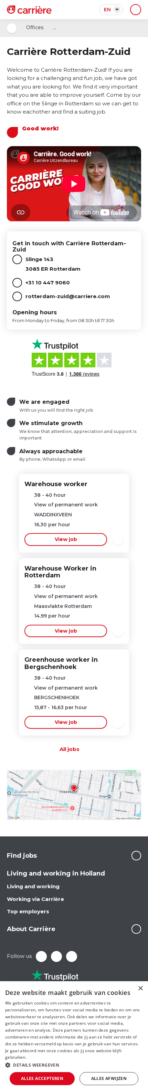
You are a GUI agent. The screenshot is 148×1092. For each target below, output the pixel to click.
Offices (34, 27)
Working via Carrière (35, 899)
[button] (74, 1065)
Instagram (71, 956)
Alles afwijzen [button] (109, 1078)
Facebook (41, 956)
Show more (136, 855)
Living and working (33, 886)
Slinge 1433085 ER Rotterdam (53, 264)
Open (12, 28)
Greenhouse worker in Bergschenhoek (61, 663)
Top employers (28, 911)
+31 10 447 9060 (47, 282)
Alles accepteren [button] (42, 1078)
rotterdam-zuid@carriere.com (67, 296)
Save (118, 539)
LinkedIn (56, 956)
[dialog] (74, 1036)
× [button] (140, 988)
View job (66, 539)
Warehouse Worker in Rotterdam (60, 572)
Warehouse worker (55, 484)
